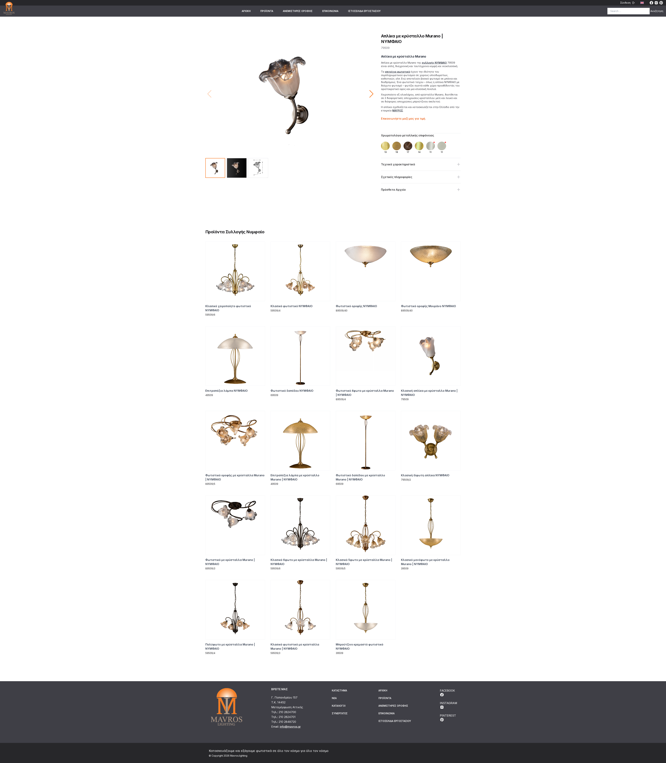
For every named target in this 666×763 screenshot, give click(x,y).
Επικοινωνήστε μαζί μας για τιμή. (403, 118)
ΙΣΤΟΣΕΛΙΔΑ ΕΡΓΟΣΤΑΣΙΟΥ (364, 11)
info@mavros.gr (290, 726)
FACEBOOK (447, 690)
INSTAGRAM (448, 703)
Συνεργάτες (340, 713)
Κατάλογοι (338, 705)
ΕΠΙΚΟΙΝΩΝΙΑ (330, 11)
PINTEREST (448, 715)
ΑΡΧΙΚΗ (246, 11)
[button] (371, 94)
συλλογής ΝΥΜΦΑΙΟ (434, 62)
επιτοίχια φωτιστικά (397, 71)
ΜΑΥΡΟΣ (397, 110)
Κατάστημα (339, 690)
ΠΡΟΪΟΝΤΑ (266, 11)
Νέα (334, 698)
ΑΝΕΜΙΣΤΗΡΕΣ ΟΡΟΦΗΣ (298, 11)
